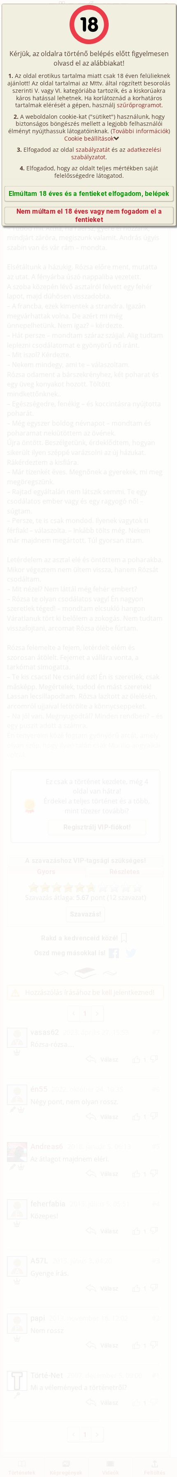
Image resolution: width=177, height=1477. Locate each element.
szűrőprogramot (139, 105)
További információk (140, 131)
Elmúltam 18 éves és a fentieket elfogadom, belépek (89, 194)
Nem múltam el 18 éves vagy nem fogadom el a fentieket (89, 215)
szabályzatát (93, 149)
